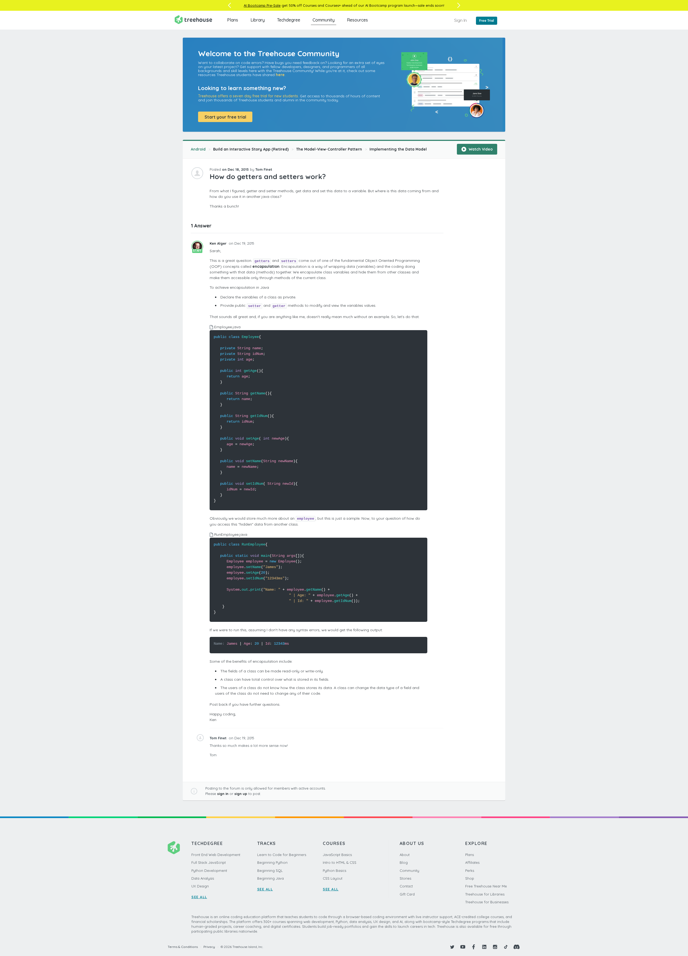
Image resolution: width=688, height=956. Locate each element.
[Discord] (516, 947)
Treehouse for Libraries (484, 894)
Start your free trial (225, 117)
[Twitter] (452, 947)
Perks (469, 870)
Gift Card (407, 894)
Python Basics (334, 870)
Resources (357, 20)
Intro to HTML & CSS (339, 862)
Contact (406, 886)
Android (198, 149)
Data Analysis (202, 878)
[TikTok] (506, 947)
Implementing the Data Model (398, 149)
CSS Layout (332, 878)
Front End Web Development (215, 854)
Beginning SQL (270, 870)
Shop (469, 878)
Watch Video (480, 149)
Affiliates (472, 862)
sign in (222, 793)
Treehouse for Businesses (486, 902)
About (405, 854)
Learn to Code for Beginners (281, 854)
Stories (405, 878)
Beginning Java (270, 878)
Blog (404, 862)
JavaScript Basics (337, 854)
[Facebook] (473, 947)
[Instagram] (495, 947)
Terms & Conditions (183, 947)
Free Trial (486, 21)
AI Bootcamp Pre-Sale (262, 5)
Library (257, 20)
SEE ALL (199, 897)
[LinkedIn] (484, 947)
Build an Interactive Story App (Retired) (251, 149)
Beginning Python (272, 862)
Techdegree (288, 20)
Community (324, 20)
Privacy (209, 947)
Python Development (209, 870)
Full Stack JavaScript (208, 862)
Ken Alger (219, 243)
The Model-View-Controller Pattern (329, 149)
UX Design (200, 886)
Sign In (460, 20)
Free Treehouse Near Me (486, 886)
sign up (240, 793)
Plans (232, 20)
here (280, 74)
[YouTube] (463, 947)
